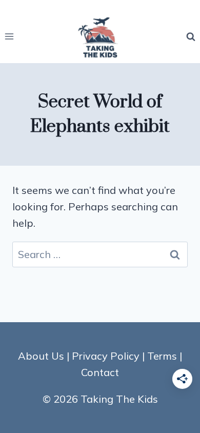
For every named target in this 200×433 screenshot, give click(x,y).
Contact (100, 372)
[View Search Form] (191, 36)
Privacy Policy (105, 355)
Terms (162, 355)
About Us (41, 355)
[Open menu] (9, 37)
